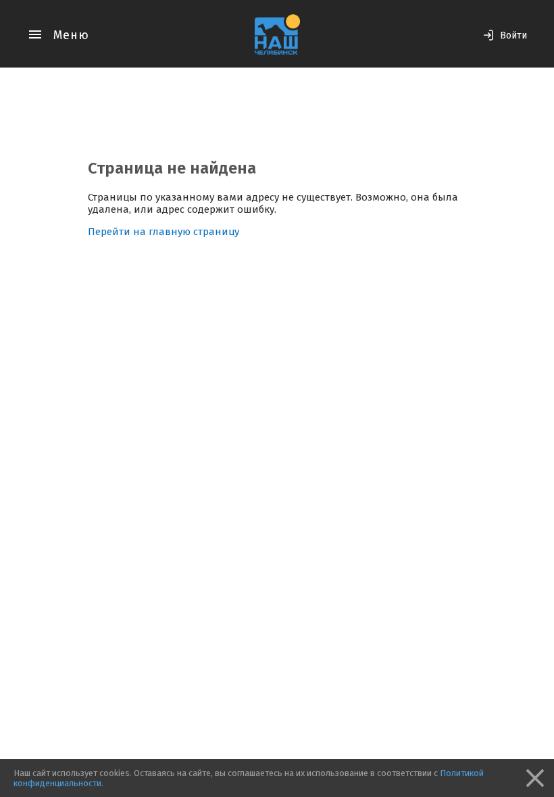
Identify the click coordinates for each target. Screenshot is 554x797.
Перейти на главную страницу (163, 232)
